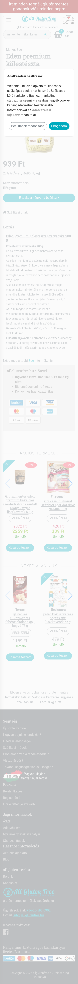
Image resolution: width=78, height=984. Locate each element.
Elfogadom (59, 126)
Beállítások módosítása (27, 126)
